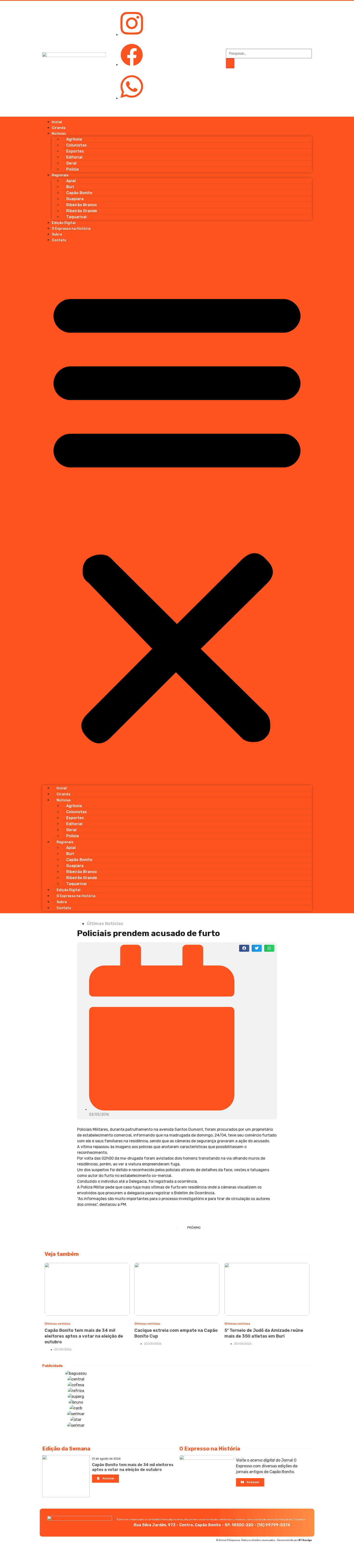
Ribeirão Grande (81, 211)
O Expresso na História (71, 229)
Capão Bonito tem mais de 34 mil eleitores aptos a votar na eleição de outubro (84, 1336)
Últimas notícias (57, 1323)
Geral (71, 163)
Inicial (57, 122)
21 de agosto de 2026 (106, 1458)
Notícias (59, 134)
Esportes (75, 151)
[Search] (230, 63)
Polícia (72, 169)
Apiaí (71, 181)
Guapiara (75, 199)
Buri (70, 187)
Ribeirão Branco (81, 205)
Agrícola (74, 139)
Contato (59, 240)
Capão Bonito (79, 193)
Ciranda (59, 128)
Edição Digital (64, 223)
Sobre (57, 234)
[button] (177, 514)
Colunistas (76, 145)
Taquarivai (76, 217)
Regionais (60, 175)
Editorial (74, 157)
